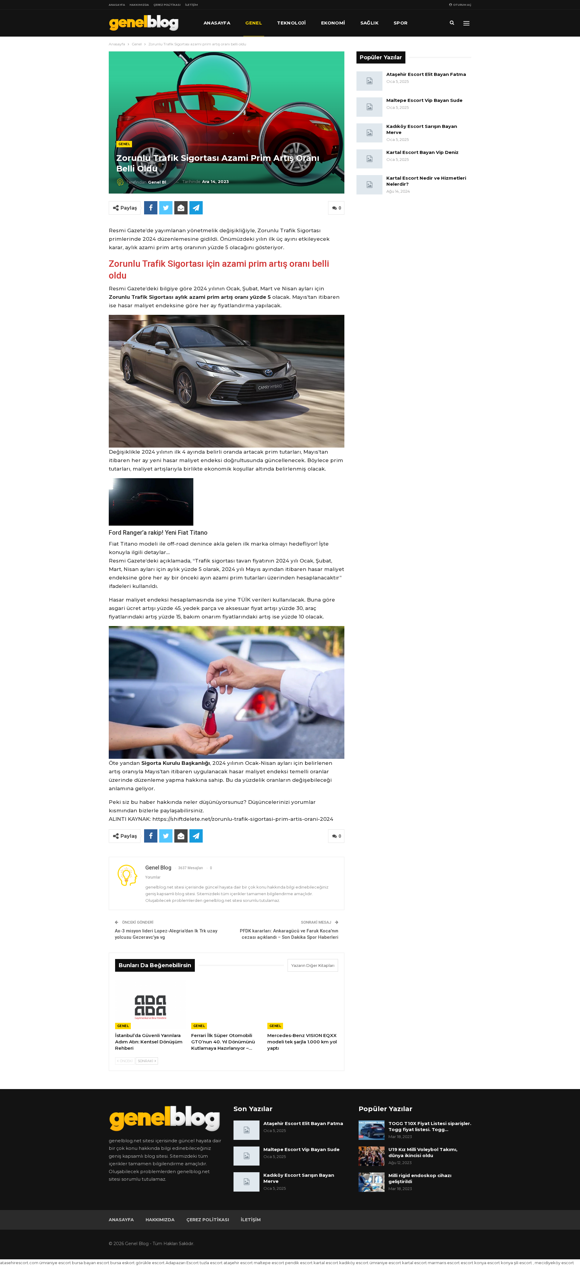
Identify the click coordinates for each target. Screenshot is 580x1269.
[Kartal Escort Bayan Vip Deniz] (369, 159)
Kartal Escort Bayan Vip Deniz (422, 152)
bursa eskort (122, 1262)
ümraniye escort (55, 1262)
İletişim (191, 4)
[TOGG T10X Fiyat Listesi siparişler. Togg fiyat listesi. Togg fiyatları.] (372, 1130)
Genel (253, 23)
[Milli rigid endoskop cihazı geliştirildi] (372, 1182)
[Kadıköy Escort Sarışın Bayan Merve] (369, 133)
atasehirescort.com (19, 1262)
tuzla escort (211, 1262)
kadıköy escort (354, 1262)
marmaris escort (444, 1262)
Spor (401, 23)
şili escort (523, 1262)
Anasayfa (117, 4)
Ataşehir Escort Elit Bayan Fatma (426, 74)
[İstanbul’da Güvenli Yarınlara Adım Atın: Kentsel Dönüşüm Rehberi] (150, 1004)
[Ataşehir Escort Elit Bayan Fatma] (369, 81)
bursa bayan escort (90, 1262)
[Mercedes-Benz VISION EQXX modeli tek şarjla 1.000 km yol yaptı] (302, 1004)
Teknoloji (291, 23)
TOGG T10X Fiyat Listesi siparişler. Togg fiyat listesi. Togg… (429, 1126)
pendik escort (299, 1262)
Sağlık (369, 23)
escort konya (473, 1262)
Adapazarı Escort (182, 1262)
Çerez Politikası (167, 4)
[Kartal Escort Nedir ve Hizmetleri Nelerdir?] (369, 184)
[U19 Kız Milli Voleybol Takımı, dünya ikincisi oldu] (372, 1156)
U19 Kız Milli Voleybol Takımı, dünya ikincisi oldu (422, 1152)
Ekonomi (333, 23)
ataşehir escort (238, 1262)
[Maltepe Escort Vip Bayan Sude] (369, 107)
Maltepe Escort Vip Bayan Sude (424, 100)
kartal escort (326, 1262)
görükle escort (150, 1262)
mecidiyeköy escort (554, 1262)
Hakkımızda (139, 4)
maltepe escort (269, 1262)
